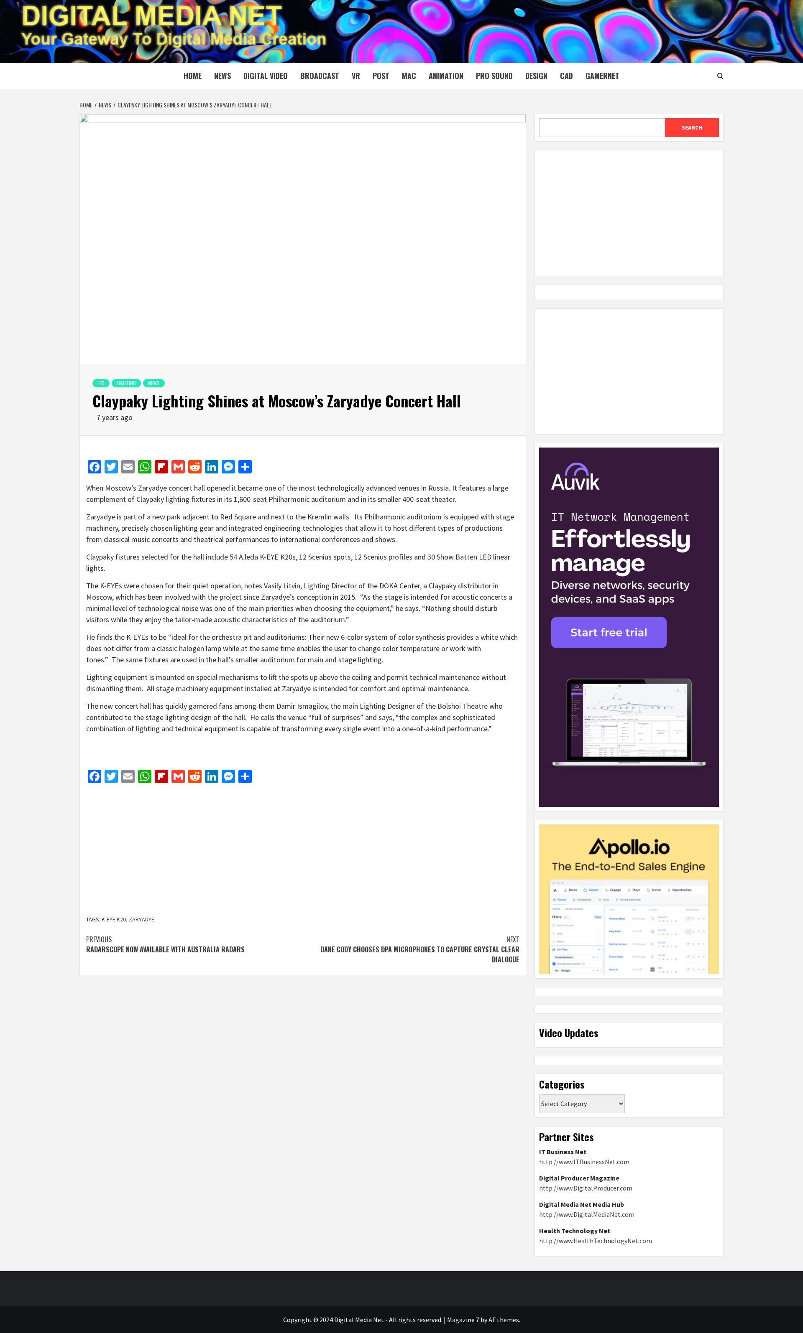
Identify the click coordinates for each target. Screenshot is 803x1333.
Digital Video (265, 75)
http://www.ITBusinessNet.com (584, 1161)
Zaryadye (141, 919)
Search (692, 127)
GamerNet (602, 75)
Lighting (126, 383)
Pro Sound (494, 75)
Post (381, 75)
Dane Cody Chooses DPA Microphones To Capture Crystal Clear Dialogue (419, 949)
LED (101, 383)
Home (193, 75)
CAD (566, 75)
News (222, 75)
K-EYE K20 (114, 919)
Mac (409, 75)
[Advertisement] (302, 850)
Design (536, 75)
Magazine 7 (463, 1319)
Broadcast (319, 75)
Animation (446, 75)
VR (356, 75)
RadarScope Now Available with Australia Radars (165, 944)
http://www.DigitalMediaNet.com (586, 1214)
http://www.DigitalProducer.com (585, 1188)
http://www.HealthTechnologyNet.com (595, 1240)
